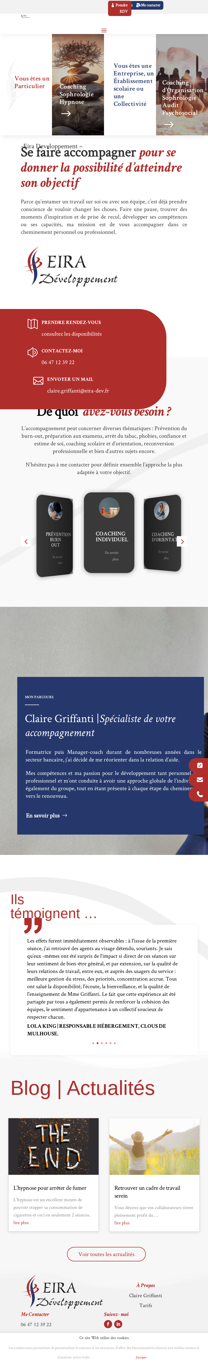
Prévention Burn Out (42, 540)
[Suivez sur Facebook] (108, 1324)
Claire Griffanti (145, 1295)
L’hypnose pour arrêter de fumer (49, 1188)
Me (35, 1315)
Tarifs (145, 1305)
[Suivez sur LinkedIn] (118, 1324)
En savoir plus (41, 559)
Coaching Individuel (92, 537)
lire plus (21, 1222)
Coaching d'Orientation (154, 537)
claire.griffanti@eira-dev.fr (78, 390)
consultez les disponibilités (72, 333)
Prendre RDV (122, 8)
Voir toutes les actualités (106, 1254)
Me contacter (151, 5)
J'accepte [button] (141, 1357)
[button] (26, 541)
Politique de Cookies (111, 1357)
